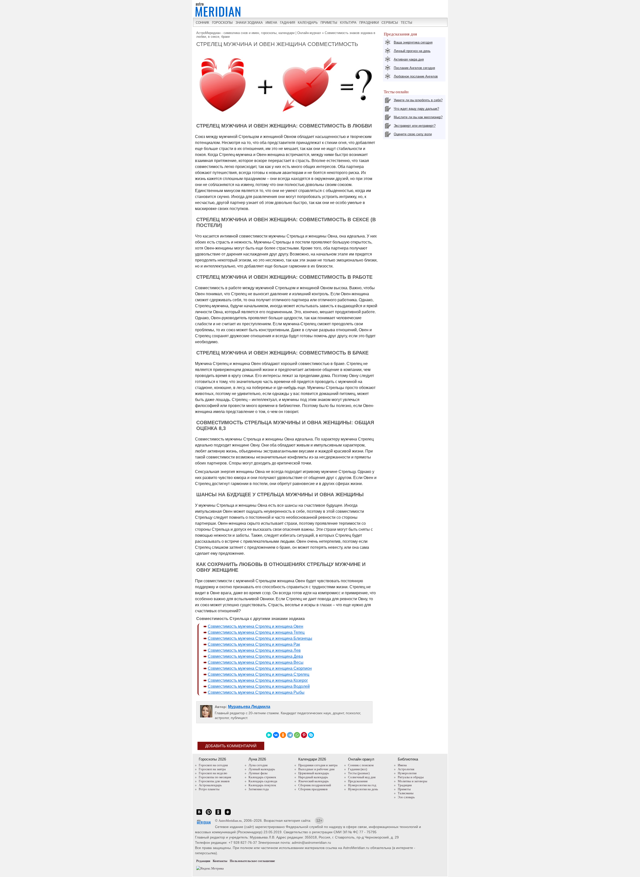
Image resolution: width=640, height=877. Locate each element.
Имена (402, 765)
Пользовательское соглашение (252, 861)
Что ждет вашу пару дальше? (416, 108)
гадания (287, 22)
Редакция (203, 861)
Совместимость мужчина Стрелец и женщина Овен (255, 626)
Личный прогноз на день (412, 51)
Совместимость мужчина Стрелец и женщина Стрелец (258, 674)
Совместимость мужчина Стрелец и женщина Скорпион (260, 668)
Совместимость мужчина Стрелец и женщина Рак (254, 644)
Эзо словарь (406, 797)
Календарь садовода (262, 781)
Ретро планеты (209, 789)
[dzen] (228, 814)
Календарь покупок (262, 785)
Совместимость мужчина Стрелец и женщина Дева (255, 656)
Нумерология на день (363, 789)
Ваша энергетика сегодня (413, 42)
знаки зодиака (249, 22)
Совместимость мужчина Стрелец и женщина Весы (256, 662)
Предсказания (358, 781)
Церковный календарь (313, 773)
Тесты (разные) (359, 773)
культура (348, 22)
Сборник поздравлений (314, 785)
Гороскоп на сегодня (213, 765)
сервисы (390, 22)
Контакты (220, 861)
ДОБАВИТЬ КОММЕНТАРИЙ (230, 746)
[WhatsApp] (297, 735)
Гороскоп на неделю (213, 773)
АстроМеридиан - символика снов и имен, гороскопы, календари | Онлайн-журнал (258, 33)
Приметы (404, 789)
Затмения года (258, 789)
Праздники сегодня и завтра (318, 765)
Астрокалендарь (210, 785)
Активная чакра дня (409, 59)
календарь (308, 22)
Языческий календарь (313, 781)
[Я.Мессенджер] (269, 735)
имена (271, 22)
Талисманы (406, 793)
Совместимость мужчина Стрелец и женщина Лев (254, 650)
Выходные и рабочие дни (316, 769)
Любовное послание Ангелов (416, 76)
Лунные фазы (258, 773)
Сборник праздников (313, 789)
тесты (406, 22)
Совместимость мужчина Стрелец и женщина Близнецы (260, 638)
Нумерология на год (362, 785)
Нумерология (407, 773)
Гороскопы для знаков (214, 781)
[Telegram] (290, 735)
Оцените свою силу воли (413, 134)
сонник (202, 22)
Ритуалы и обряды (411, 777)
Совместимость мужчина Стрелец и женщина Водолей (259, 686)
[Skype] (311, 735)
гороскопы (222, 22)
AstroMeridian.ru (230, 820)
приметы (328, 22)
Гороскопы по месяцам (215, 777)
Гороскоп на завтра (212, 769)
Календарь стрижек (262, 777)
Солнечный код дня (362, 777)
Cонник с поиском (361, 765)
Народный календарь (313, 777)
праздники (369, 22)
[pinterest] (208, 814)
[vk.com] (199, 814)
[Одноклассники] (283, 735)
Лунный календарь (261, 769)
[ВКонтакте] (276, 735)
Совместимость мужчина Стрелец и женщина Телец (256, 632)
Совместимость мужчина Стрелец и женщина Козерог (258, 680)
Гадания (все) (357, 769)
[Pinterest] (304, 735)
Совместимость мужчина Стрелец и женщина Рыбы (256, 692)
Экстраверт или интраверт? (415, 126)
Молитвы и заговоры (412, 781)
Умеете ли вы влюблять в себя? (418, 100)
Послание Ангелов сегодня (414, 68)
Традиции (405, 785)
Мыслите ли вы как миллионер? (418, 117)
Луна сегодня (258, 765)
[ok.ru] (218, 814)
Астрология (406, 769)
